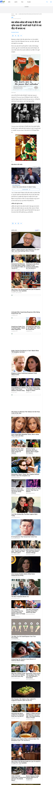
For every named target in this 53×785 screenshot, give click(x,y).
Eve (11, 161)
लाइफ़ (16, 14)
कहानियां (15, 2)
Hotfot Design (13, 92)
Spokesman (13, 123)
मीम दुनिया (29, 2)
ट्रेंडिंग (9, 2)
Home (12, 14)
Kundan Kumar (15, 32)
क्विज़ (22, 2)
